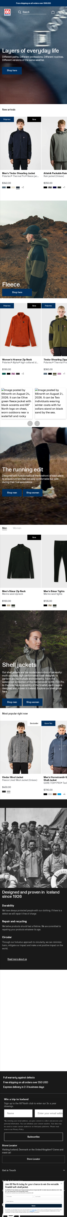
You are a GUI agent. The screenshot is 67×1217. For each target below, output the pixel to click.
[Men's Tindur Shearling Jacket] (20, 143)
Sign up (33, 1206)
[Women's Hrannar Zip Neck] (20, 329)
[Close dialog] (61, 1183)
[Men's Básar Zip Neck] (20, 561)
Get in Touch (9, 1170)
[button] (16, 403)
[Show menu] (60, 12)
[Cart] (53, 12)
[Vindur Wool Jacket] (20, 747)
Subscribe (33, 1136)
